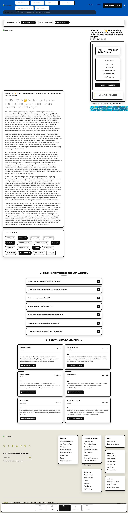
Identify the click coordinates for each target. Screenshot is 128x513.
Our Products (111, 459)
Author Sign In (111, 484)
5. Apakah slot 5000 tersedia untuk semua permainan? (46, 314)
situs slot (20, 177)
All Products (51, 503)
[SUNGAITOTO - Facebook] (12, 446)
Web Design (87, 486)
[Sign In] (124, 5)
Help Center (111, 441)
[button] (45, 57)
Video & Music (88, 478)
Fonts (62, 458)
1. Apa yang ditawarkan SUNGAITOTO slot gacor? (44, 281)
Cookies (86, 455)
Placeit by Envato (36, 503)
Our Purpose (111, 461)
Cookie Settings (87, 465)
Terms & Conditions (90, 444)
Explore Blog (88, 489)
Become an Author (113, 482)
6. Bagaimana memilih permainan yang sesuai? (43, 323)
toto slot (53, 163)
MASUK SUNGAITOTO (116, 104)
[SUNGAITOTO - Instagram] (4, 446)
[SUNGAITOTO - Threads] (21, 446)
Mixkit (44, 503)
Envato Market (15, 503)
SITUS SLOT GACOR (99, 39)
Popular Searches (65, 461)
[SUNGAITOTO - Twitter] (29, 446)
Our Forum (110, 467)
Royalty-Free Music (66, 452)
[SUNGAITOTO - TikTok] (8, 446)
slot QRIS (55, 134)
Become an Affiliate (113, 444)
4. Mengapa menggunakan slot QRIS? (40, 306)
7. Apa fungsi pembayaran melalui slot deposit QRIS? (45, 331)
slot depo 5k (21, 145)
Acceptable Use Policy (91, 450)
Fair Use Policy (88, 452)
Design (86, 480)
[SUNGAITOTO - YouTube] (17, 446)
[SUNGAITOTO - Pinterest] (25, 446)
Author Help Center (113, 487)
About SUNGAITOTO (66, 441)
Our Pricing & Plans (66, 444)
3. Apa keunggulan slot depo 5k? (39, 298)
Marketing (87, 483)
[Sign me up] (30, 458)
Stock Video (64, 447)
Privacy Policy (19, 461)
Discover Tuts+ (88, 475)
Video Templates (65, 450)
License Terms (88, 441)
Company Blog (112, 470)
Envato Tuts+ (26, 503)
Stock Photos (64, 455)
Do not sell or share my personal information (91, 459)
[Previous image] (6, 57)
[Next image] (83, 57)
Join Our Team (111, 464)
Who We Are (111, 456)
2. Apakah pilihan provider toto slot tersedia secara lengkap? (48, 289)
